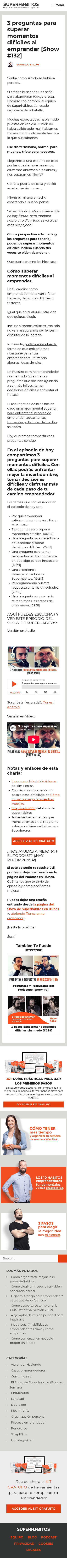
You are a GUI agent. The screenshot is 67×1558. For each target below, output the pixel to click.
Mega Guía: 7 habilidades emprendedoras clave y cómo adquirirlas (32, 1329)
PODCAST (49, 1537)
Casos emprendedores (28, 1370)
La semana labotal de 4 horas (34, 781)
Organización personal (28, 1416)
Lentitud (17, 1398)
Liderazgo (18, 1404)
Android (13, 707)
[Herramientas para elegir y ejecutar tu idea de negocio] (33, 1248)
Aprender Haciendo (26, 1364)
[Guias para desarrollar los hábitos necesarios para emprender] (33, 1202)
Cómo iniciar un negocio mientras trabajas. (36, 799)
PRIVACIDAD (24, 1543)
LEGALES (33, 1550)
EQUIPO (16, 1537)
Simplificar (19, 1434)
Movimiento (20, 1410)
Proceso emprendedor (28, 1422)
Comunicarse (21, 1376)
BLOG (32, 1537)
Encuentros (20, 1392)
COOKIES (45, 1543)
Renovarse (19, 1428)
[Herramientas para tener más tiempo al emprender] (33, 1154)
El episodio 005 (23, 808)
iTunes (48, 702)
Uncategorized (22, 1440)
